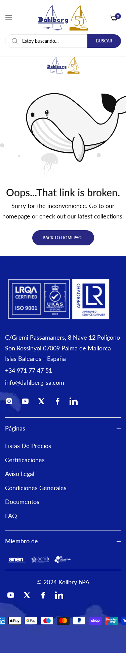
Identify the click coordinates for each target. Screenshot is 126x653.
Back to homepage (63, 237)
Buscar (104, 40)
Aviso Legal (19, 473)
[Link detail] (11, 403)
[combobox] (63, 41)
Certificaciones (25, 459)
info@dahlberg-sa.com (34, 382)
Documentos (22, 501)
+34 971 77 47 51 (28, 370)
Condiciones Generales (36, 487)
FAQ (11, 515)
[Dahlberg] (63, 18)
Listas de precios (28, 445)
